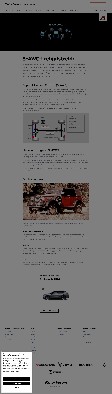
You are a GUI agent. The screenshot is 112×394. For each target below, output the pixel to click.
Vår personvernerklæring (14, 371)
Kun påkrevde (17, 383)
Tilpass (17, 387)
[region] (16, 372)
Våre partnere (6, 374)
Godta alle (17, 379)
